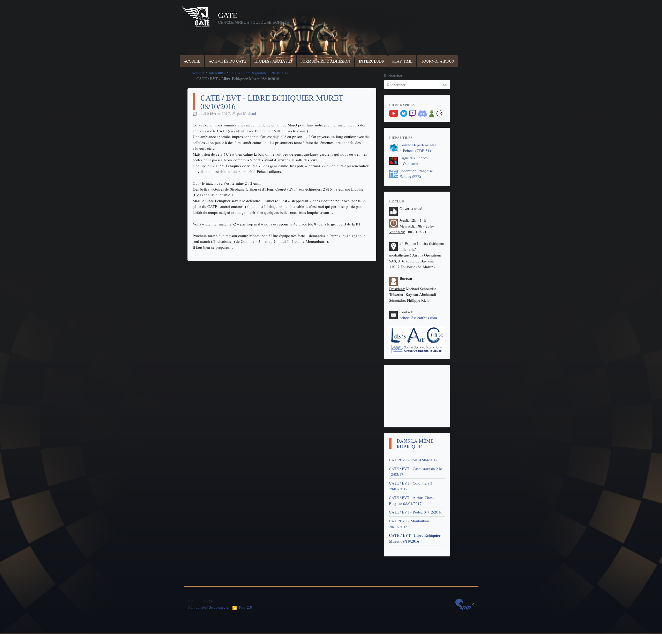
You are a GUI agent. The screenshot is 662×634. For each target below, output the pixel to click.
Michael (249, 113)
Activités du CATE (227, 61)
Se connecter (219, 607)
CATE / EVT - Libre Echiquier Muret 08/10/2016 (415, 538)
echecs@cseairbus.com (418, 317)
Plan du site (196, 607)
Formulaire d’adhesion (325, 61)
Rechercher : (394, 75)
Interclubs (371, 61)
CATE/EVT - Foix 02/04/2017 (413, 459)
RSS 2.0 (244, 607)
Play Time (402, 61)
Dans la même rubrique (415, 443)
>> (445, 84)
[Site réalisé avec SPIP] (465, 604)
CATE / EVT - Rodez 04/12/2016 (415, 512)
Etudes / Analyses (273, 61)
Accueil (192, 61)
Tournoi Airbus (437, 61)
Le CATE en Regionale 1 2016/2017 (259, 72)
